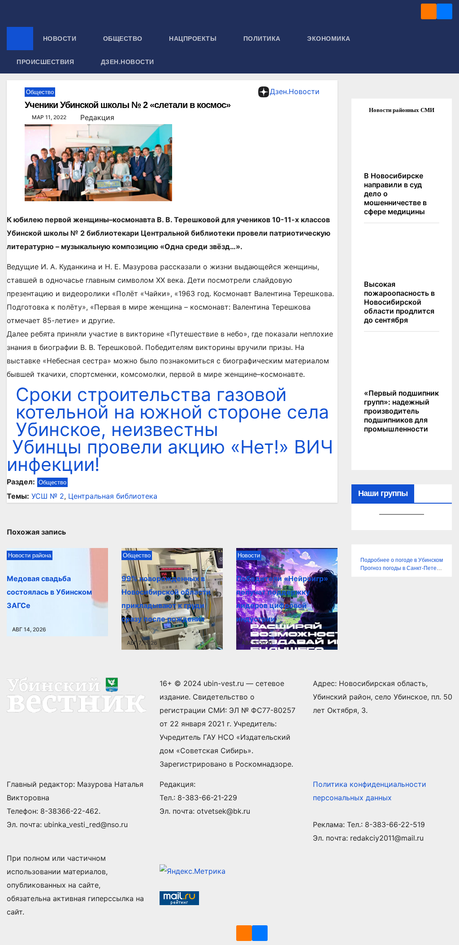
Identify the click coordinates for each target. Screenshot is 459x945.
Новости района (29, 555)
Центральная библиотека (112, 496)
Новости (60, 38)
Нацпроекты (194, 38)
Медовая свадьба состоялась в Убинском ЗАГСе (49, 592)
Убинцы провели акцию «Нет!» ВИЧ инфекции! (170, 455)
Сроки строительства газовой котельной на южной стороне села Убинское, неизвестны (172, 411)
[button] (446, 50)
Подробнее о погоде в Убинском (401, 560)
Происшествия (46, 61)
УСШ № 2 (47, 496)
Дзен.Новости (127, 61)
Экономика (329, 38)
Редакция (97, 117)
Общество (124, 38)
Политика (263, 38)
